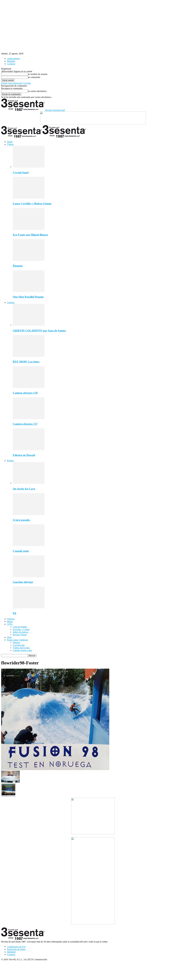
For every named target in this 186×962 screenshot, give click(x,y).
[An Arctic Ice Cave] (28, 483)
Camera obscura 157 (25, 423)
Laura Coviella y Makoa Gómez (32, 203)
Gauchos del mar (23, 582)
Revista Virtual (19, 634)
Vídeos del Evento (21, 647)
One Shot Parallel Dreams (28, 296)
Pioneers (18, 265)
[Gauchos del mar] (28, 576)
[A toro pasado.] (28, 514)
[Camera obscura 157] (28, 418)
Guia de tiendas (20, 626)
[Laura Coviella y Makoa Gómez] (28, 198)
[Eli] (28, 607)
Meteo (10, 621)
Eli (14, 613)
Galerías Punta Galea (22, 650)
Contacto (11, 64)
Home (10, 141)
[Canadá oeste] (28, 545)
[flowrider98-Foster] (55, 769)
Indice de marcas (20, 632)
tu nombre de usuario (37, 74)
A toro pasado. (21, 519)
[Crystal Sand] (28, 167)
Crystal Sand (20, 172)
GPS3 (9, 624)
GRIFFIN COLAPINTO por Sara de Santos (39, 330)
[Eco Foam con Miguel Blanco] (28, 229)
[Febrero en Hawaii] (28, 449)
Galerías (11, 302)
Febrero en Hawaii (24, 455)
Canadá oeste (21, 550)
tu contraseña (34, 77)
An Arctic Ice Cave (24, 488)
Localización (19, 645)
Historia (16, 642)
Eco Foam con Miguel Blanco (30, 234)
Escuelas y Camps (21, 629)
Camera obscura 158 (25, 392)
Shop (9, 637)
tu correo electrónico (37, 91)
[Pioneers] (28, 260)
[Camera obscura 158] (28, 387)
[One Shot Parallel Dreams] (28, 291)
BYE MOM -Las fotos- (26, 361)
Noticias (11, 619)
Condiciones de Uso (16, 946)
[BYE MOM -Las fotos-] (28, 356)
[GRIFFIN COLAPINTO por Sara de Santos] (28, 325)
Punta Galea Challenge (17, 640)
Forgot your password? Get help (16, 83)
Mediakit (11, 61)
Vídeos (10, 144)
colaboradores (13, 58)
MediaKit (11, 952)
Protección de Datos (16, 949)
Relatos (10, 460)
